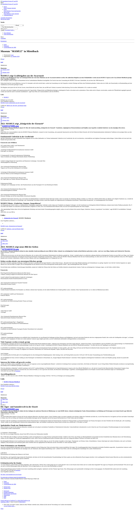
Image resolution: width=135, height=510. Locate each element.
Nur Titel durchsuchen (7, 27)
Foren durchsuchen (16, 11)
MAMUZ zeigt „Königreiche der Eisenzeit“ (11, 226)
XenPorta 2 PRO (5, 502)
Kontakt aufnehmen (9, 492)
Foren (5, 9)
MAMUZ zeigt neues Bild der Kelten (10, 386)
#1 (1, 71)
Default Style (7, 486)
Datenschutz (7, 495)
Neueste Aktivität (11, 8)
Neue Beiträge (7, 11)
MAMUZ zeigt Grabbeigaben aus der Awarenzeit (13, 102)
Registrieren (4, 41)
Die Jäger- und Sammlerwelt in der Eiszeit (11, 474)
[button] (2, 2)
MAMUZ (6, 97)
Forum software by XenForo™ (15, 500)
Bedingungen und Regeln (10, 493)
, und (16, 105)
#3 (1, 242)
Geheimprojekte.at (8, 15)
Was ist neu (6, 12)
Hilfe (5, 496)
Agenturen (17, 371)
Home (5, 6)
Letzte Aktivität (15, 13)
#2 (1, 119)
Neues (5, 8)
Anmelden (3, 38)
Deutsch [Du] (7, 488)
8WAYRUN (22, 502)
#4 (1, 400)
